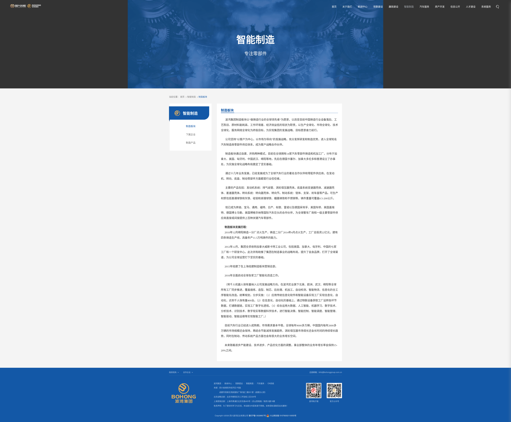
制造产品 (190, 142)
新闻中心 (362, 6)
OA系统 (271, 383)
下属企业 (190, 134)
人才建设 (470, 6)
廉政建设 (393, 6)
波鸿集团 (217, 383)
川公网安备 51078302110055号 (283, 415)
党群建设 (378, 6)
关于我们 (347, 6)
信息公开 (455, 6)
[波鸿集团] (25, 6)
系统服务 (486, 6)
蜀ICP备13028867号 (257, 415)
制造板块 (203, 96)
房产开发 (440, 6)
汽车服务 (424, 6)
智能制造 (409, 6)
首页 (334, 6)
